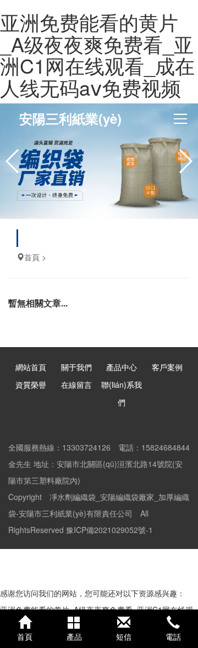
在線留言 (76, 384)
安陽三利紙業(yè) (70, 118)
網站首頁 (30, 366)
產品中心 (121, 366)
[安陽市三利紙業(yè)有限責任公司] (99, 161)
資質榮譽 (30, 384)
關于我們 (76, 366)
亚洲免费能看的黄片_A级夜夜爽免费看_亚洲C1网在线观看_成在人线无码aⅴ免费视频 (97, 54)
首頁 (32, 256)
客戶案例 (167, 366)
